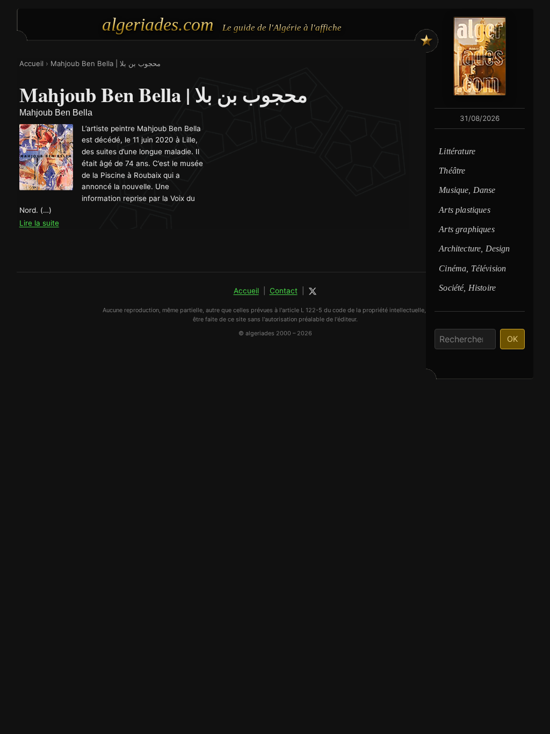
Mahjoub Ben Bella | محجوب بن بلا (105, 63)
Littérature (457, 151)
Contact (284, 290)
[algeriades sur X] (312, 291)
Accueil (31, 63)
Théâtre (452, 170)
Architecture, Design (474, 248)
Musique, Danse (467, 190)
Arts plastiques (464, 210)
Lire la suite (39, 223)
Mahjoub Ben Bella (55, 112)
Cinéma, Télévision (472, 268)
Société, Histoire (467, 288)
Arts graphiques (466, 229)
